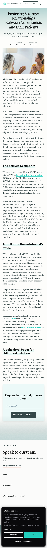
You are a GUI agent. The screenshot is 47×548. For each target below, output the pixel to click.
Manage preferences (23, 541)
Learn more (8, 529)
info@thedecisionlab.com (12, 466)
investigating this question (29, 175)
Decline (13, 535)
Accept (33, 535)
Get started (30, 4)
